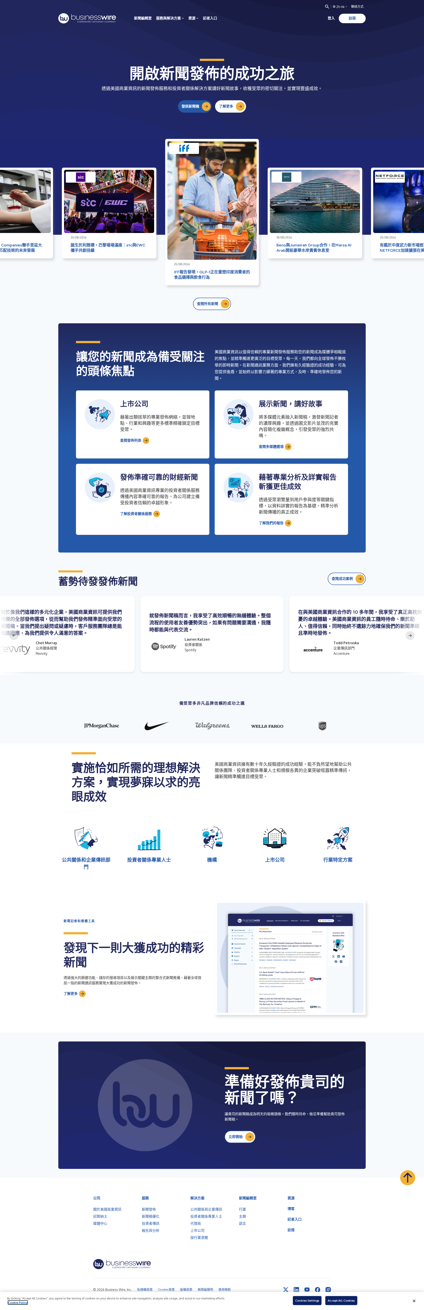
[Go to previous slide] (13, 635)
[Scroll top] (407, 1177)
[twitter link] (285, 1289)
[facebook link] (317, 1289)
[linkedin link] (296, 1289)
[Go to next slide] (410, 635)
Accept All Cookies (341, 1300)
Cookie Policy (17, 1302)
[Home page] (87, 18)
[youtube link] (307, 1289)
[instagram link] (328, 1289)
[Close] (414, 1301)
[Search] (327, 7)
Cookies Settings (307, 1300)
